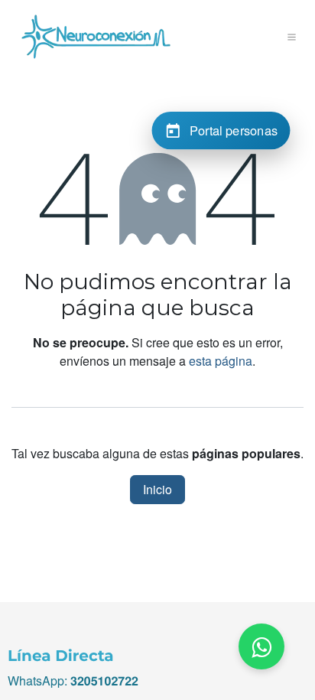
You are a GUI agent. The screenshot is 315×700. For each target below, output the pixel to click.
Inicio (157, 489)
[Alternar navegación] (292, 36)
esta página (220, 361)
